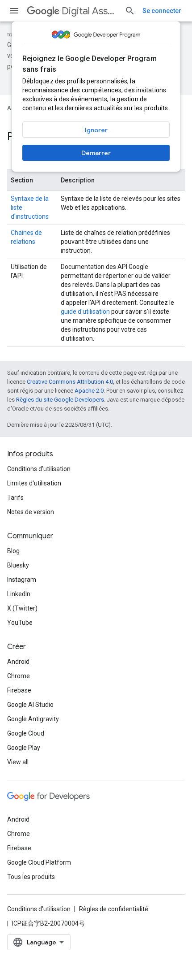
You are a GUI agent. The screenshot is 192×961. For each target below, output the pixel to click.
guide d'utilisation (85, 311)
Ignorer (96, 130)
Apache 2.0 (89, 390)
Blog (13, 550)
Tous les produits (31, 876)
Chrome (18, 676)
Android (18, 661)
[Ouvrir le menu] (14, 11)
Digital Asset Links (89, 11)
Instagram (21, 579)
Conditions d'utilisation (39, 468)
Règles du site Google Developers (60, 399)
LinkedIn (18, 593)
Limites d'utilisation (34, 483)
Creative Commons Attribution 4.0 (70, 381)
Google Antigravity (33, 719)
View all (18, 762)
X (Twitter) (22, 608)
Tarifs (15, 497)
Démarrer (96, 153)
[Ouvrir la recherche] (130, 10)
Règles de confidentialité (113, 909)
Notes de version (30, 511)
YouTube (20, 622)
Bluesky (18, 565)
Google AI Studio (30, 704)
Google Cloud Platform (39, 862)
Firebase (19, 690)
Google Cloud (25, 733)
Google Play (23, 747)
